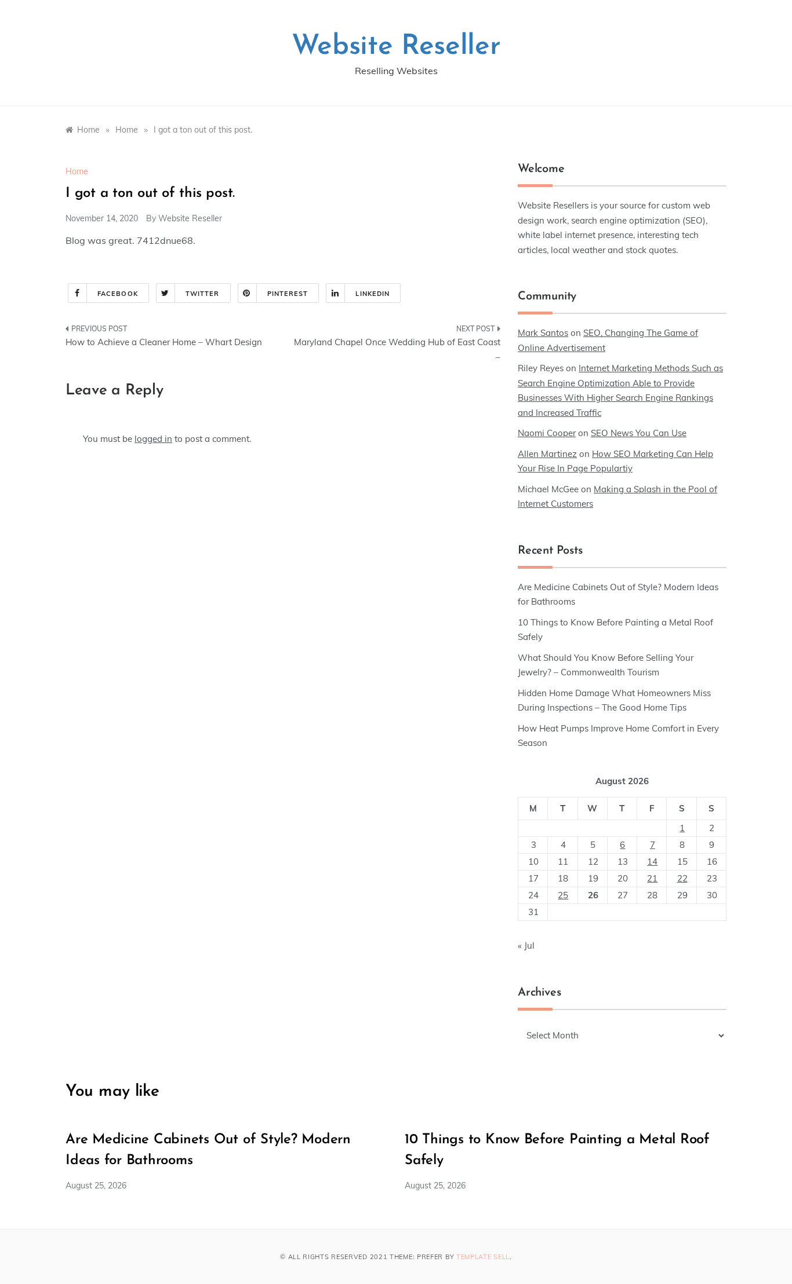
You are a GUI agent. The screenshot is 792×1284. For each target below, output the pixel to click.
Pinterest (287, 294)
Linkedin (372, 294)
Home (77, 171)
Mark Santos (543, 332)
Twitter (203, 294)
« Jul (526, 945)
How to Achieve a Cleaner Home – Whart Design (164, 341)
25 (563, 895)
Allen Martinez (547, 453)
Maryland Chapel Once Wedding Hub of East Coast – (397, 349)
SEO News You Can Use (638, 432)
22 (682, 878)
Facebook (117, 294)
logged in (153, 438)
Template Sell (483, 1257)
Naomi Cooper (547, 432)
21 (652, 878)
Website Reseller (396, 47)
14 (652, 861)
